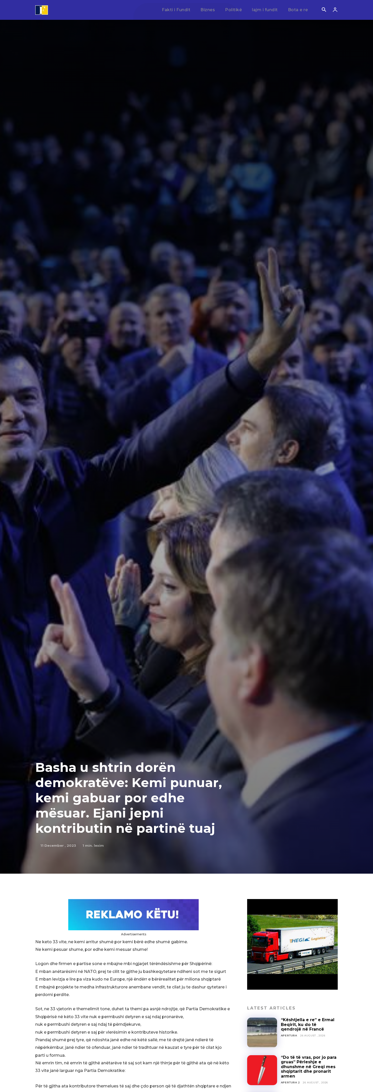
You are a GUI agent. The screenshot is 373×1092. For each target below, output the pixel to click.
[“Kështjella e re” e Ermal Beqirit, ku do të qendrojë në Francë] (262, 1033)
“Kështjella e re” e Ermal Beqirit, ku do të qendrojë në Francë (307, 1024)
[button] (324, 10)
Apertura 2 (290, 1082)
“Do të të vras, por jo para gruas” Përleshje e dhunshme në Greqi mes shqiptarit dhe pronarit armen (308, 1067)
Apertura (289, 1035)
